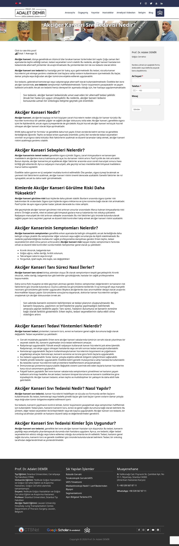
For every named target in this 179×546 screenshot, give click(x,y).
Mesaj (135, 96)
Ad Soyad (137, 76)
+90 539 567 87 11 (128, 485)
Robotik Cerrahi (74, 474)
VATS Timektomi (74, 482)
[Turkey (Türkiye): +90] (135, 90)
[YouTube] (156, 3)
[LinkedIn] (161, 3)
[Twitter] (151, 3)
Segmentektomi (74, 493)
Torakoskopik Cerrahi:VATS (79, 478)
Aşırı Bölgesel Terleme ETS (79, 497)
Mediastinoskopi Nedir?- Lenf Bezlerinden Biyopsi (86, 487)
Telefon (136, 86)
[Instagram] (145, 3)
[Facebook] (140, 3)
